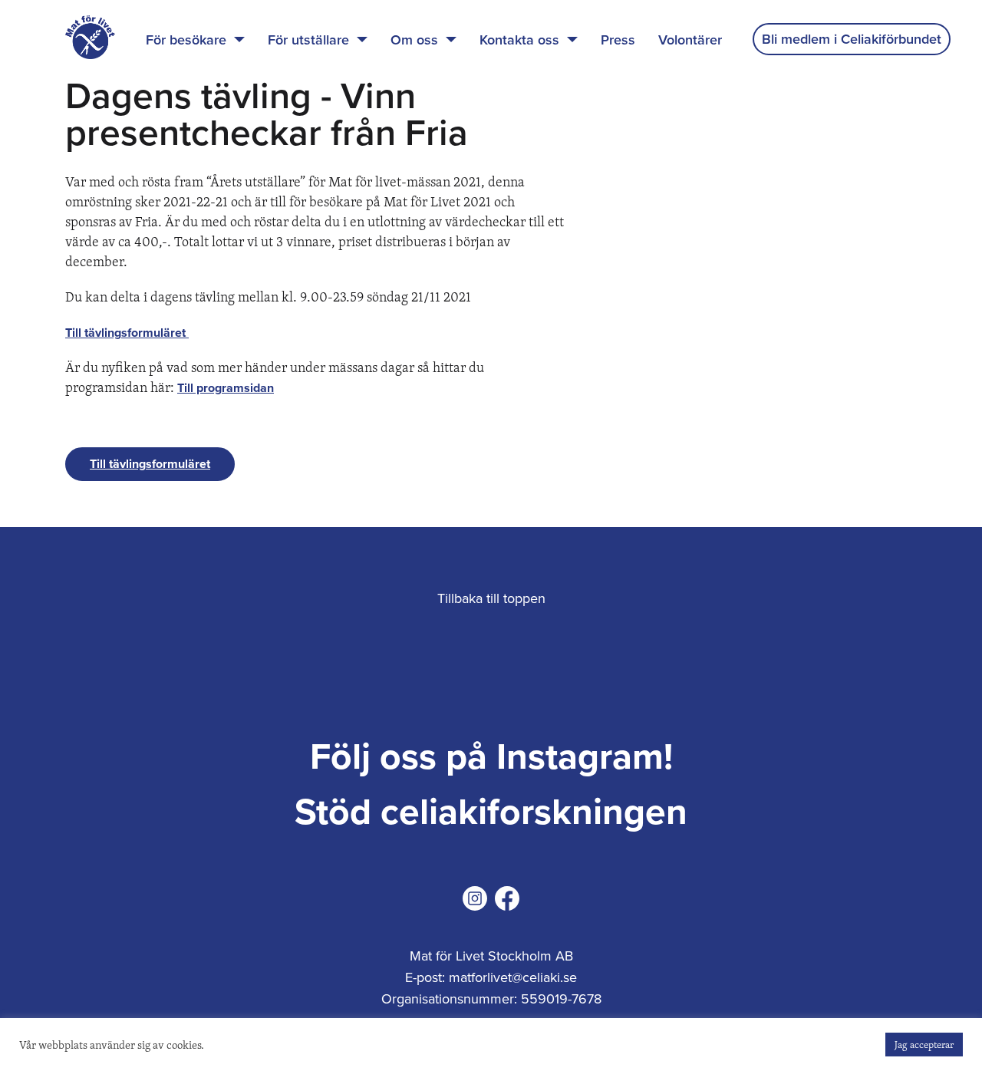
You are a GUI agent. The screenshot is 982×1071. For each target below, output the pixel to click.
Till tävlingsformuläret (127, 333)
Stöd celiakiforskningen (491, 812)
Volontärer (690, 39)
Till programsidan (225, 388)
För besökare (186, 39)
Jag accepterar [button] (924, 1044)
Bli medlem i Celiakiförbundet (851, 39)
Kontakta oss (519, 39)
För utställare (308, 39)
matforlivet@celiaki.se (513, 977)
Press (618, 39)
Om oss (414, 39)
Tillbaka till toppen (491, 598)
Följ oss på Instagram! (491, 757)
